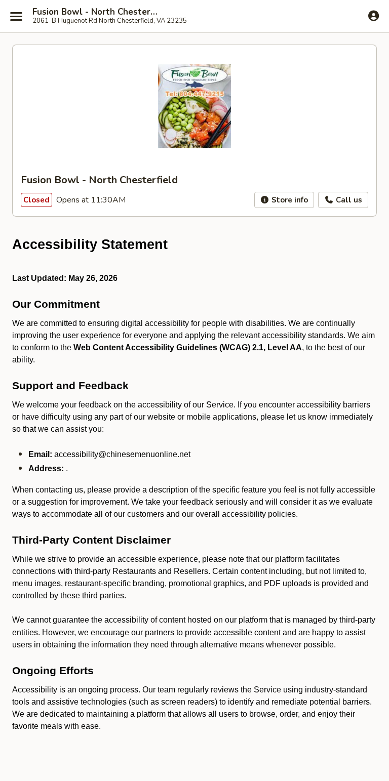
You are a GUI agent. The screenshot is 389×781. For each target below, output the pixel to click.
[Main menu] (16, 16)
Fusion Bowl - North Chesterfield (97, 12)
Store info (288, 200)
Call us (348, 200)
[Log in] (373, 15)
